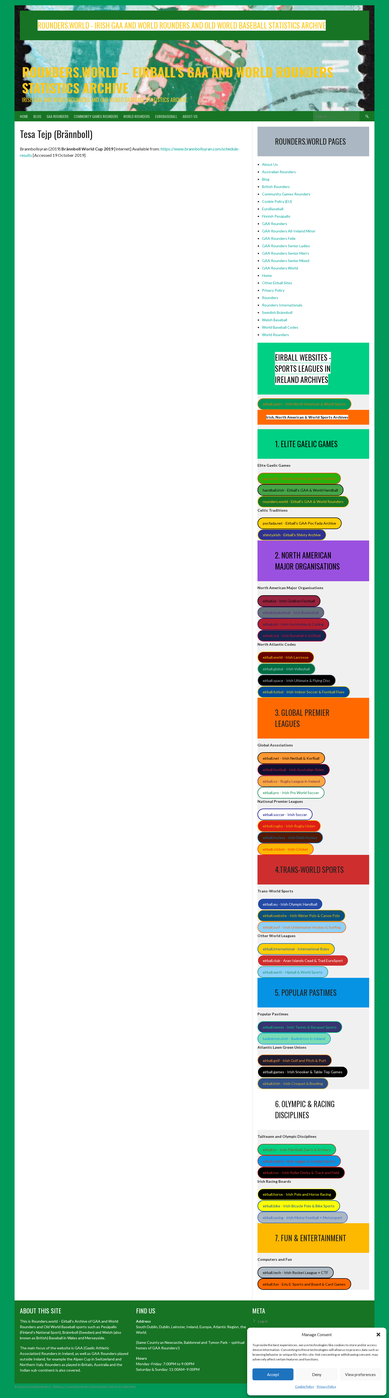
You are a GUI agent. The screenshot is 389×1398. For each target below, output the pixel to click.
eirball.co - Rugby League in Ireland (291, 781)
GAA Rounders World (280, 268)
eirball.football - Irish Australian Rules (293, 769)
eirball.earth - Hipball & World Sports (293, 972)
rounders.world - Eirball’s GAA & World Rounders (303, 501)
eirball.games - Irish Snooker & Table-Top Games (302, 1072)
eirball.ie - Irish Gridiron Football (289, 601)
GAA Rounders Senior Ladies (286, 246)
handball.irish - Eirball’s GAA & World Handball (300, 490)
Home (24, 116)
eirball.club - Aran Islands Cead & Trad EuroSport (303, 960)
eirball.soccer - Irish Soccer (285, 814)
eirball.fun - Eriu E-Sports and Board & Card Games (304, 1284)
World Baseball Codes (280, 327)
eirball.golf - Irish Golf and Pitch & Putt (294, 1060)
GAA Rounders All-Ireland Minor (288, 231)
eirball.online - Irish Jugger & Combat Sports (299, 1161)
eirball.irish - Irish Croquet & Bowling (293, 1083)
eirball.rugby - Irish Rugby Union (289, 826)
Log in (263, 1321)
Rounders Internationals (282, 305)
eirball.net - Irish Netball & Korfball (291, 758)
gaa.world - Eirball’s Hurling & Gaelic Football (299, 478)
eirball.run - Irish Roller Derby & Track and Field (301, 1172)
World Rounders (136, 116)
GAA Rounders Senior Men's (285, 253)
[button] (378, 1334)
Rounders (270, 297)
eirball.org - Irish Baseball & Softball (292, 635)
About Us (190, 116)
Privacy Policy (326, 1386)
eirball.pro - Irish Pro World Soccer (291, 792)
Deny (317, 1374)
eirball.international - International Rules (296, 949)
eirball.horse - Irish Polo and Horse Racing (297, 1194)
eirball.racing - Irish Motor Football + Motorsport (302, 1217)
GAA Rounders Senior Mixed (285, 260)
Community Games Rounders (96, 116)
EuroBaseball (166, 116)
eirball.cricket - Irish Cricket (285, 849)
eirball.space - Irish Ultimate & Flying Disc (296, 680)
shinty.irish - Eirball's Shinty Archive (292, 535)
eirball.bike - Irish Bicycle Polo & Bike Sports (298, 1206)
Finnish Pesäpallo (276, 216)
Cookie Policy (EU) (277, 201)
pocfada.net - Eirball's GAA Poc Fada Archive (299, 523)
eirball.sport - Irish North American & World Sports (304, 404)
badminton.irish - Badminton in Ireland (294, 1038)
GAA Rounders (58, 116)
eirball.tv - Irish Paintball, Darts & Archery (297, 1149)
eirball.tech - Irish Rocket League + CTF (295, 1272)
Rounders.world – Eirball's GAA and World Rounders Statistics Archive (177, 79)
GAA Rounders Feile (279, 238)
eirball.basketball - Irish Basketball (291, 612)
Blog (37, 116)
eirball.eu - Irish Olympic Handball (290, 904)
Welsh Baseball (274, 320)
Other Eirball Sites (277, 283)
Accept (273, 1374)
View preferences (360, 1374)
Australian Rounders (279, 171)
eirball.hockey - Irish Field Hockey (290, 837)
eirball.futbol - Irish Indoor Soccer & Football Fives (304, 692)
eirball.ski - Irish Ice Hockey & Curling (293, 624)
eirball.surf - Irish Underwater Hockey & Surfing (302, 927)
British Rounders (276, 186)
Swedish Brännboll (277, 312)
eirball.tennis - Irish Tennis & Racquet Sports (300, 1027)
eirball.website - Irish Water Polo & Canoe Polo (301, 915)
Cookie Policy (304, 1386)
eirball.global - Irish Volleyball (286, 669)
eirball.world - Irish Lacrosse (286, 657)
